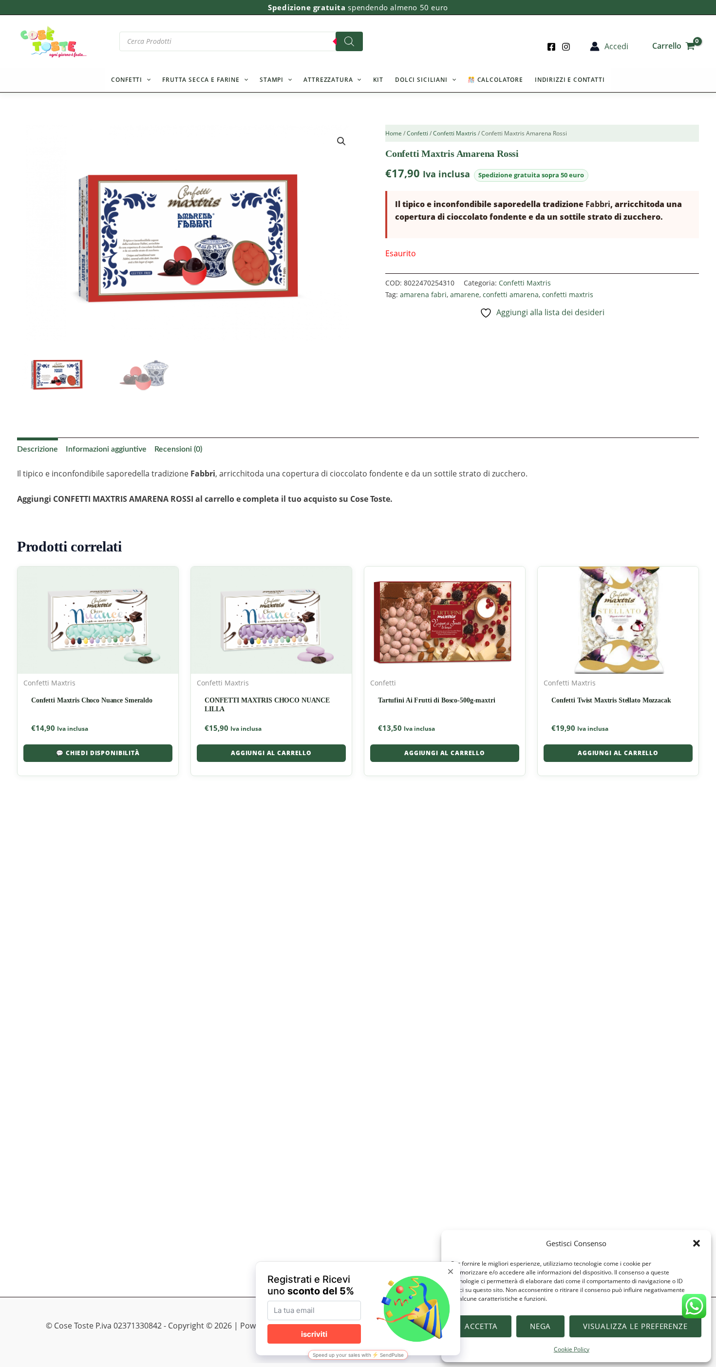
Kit (378, 80)
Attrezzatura (328, 80)
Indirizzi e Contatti (570, 80)
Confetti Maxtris (454, 133)
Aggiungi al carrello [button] (271, 753)
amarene (464, 294)
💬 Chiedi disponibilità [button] (97, 753)
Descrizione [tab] (37, 449)
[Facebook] (551, 46)
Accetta (481, 1326)
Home (393, 133)
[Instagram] (566, 46)
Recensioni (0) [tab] (178, 449)
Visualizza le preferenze (635, 1326)
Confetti (126, 80)
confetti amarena (511, 294)
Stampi (271, 80)
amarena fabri (423, 294)
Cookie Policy (571, 1349)
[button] (696, 1243)
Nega (540, 1326)
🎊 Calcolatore (495, 80)
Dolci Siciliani (421, 80)
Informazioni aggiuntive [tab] (106, 449)
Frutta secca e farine (201, 80)
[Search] (349, 41)
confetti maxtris (567, 294)
